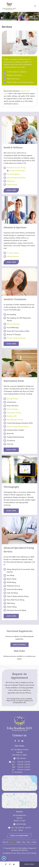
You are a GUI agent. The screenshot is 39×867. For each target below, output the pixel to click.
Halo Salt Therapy (12, 409)
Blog (23, 842)
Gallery (19, 842)
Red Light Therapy (12, 399)
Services (12, 842)
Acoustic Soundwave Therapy (16, 338)
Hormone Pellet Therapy (17, 171)
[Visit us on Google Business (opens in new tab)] (22, 741)
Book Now (29, 864)
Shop (28, 842)
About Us (5, 842)
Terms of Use (26, 853)
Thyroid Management (13, 174)
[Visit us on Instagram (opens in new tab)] (19, 741)
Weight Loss (11, 181)
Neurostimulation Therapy (15, 420)
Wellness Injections (13, 256)
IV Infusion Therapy (13, 253)
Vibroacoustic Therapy (14, 413)
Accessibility (7, 853)
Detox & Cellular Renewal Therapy (18, 427)
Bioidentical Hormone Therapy (16, 168)
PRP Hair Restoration (13, 324)
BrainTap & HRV (12, 416)
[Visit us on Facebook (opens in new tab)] (15, 741)
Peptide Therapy (12, 185)
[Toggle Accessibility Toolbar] (4, 858)
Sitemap (33, 853)
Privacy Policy (16, 853)
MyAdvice (25, 850)
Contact (34, 842)
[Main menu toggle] (35, 6)
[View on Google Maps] (19, 783)
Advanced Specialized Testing (16, 178)
